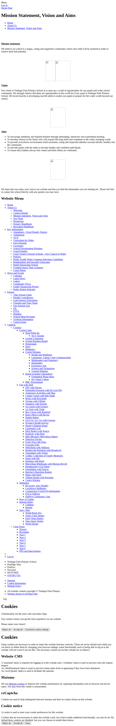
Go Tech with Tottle (35, 409)
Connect (17, 327)
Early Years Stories (34, 518)
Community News (22, 284)
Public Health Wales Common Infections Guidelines (38, 259)
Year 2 (22, 537)
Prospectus (18, 221)
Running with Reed (34, 461)
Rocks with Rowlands (36, 398)
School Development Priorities (27, 248)
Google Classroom (34, 338)
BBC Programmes (34, 382)
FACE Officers (32, 494)
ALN (15, 237)
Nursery (23, 529)
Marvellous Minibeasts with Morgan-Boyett (46, 464)
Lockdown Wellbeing (35, 488)
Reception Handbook (23, 226)
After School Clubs (22, 295)
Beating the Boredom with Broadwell (43, 450)
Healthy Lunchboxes (23, 297)
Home (10, 23)
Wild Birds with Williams (37, 447)
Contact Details (20, 213)
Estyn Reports (20, 243)
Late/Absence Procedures (25, 300)
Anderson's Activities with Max (40, 393)
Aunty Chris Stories (34, 515)
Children (11, 325)
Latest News (19, 278)
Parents (10, 292)
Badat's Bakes (32, 417)
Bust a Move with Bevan (37, 415)
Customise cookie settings (37, 629)
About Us (12, 25)
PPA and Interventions (30, 551)
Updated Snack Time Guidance (28, 267)
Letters (16, 281)
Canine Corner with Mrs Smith (40, 395)
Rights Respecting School (25, 265)
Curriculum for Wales (23, 240)
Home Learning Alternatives (38, 374)
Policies (17, 256)
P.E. (15, 308)
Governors (18, 245)
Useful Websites (33, 352)
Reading (17, 314)
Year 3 (22, 540)
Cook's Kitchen (32, 480)
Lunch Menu (19, 270)
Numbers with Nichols (36, 404)
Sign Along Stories (34, 521)
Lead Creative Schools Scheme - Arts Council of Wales (39, 254)
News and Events (15, 273)
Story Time (24, 510)
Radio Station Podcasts (24, 289)
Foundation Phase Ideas (42, 376)
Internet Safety (26, 502)
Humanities (36, 363)
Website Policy (14, 586)
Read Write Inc (32, 333)
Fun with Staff (26, 385)
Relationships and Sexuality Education (31, 262)
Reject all (6, 629)
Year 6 (22, 548)
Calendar (17, 275)
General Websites (39, 371)
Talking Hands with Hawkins (39, 477)
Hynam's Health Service (36, 423)
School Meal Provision (24, 316)
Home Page (6, 8)
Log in (4, 5)
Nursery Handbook (22, 224)
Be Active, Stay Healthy (36, 485)
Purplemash (31, 344)
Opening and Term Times (25, 303)
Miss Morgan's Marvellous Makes (41, 436)
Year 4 (22, 543)
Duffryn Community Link (37, 496)
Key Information (15, 229)
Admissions (18, 235)
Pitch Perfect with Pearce (37, 431)
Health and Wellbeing (41, 355)
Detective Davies (33, 439)
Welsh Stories (31, 524)
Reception (24, 532)
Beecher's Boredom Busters (38, 472)
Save (27, 723)
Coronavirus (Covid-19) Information (42, 491)
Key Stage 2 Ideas (40, 379)
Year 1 (22, 534)
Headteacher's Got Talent (37, 466)
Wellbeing (24, 483)
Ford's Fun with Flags (35, 442)
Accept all (18, 629)
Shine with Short (33, 474)
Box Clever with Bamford (37, 412)
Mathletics (30, 349)
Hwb (27, 346)
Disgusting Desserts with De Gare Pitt (43, 390)
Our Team (18, 218)
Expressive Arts (38, 365)
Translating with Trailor (36, 453)
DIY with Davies (33, 387)
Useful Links (25, 330)
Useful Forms (19, 322)
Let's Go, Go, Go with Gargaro (40, 420)
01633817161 (14, 575)
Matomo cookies (17, 684)
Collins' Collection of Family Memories (44, 455)
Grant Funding (20, 251)
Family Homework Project (26, 286)
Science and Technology (43, 368)
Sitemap (11, 580)
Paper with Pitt (32, 458)
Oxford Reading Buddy (36, 341)
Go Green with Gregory (36, 406)
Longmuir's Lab (33, 428)
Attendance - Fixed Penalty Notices (30, 232)
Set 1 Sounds (37, 335)
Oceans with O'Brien (35, 401)
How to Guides (26, 499)
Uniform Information (23, 319)
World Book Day (33, 513)
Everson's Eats (32, 445)
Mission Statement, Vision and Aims (24, 28)
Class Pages (19, 526)
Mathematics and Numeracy (44, 360)
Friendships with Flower (37, 469)
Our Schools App (21, 305)
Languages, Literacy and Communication (51, 357)
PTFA (16, 311)
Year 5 (22, 545)
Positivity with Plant (35, 434)
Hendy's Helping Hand (36, 425)
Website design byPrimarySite (22, 594)
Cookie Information (16, 583)
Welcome (17, 210)
